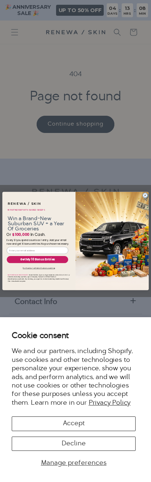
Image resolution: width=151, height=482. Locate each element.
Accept (74, 423)
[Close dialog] (145, 195)
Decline (74, 443)
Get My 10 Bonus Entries (37, 259)
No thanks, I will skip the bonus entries (39, 268)
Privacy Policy (109, 403)
